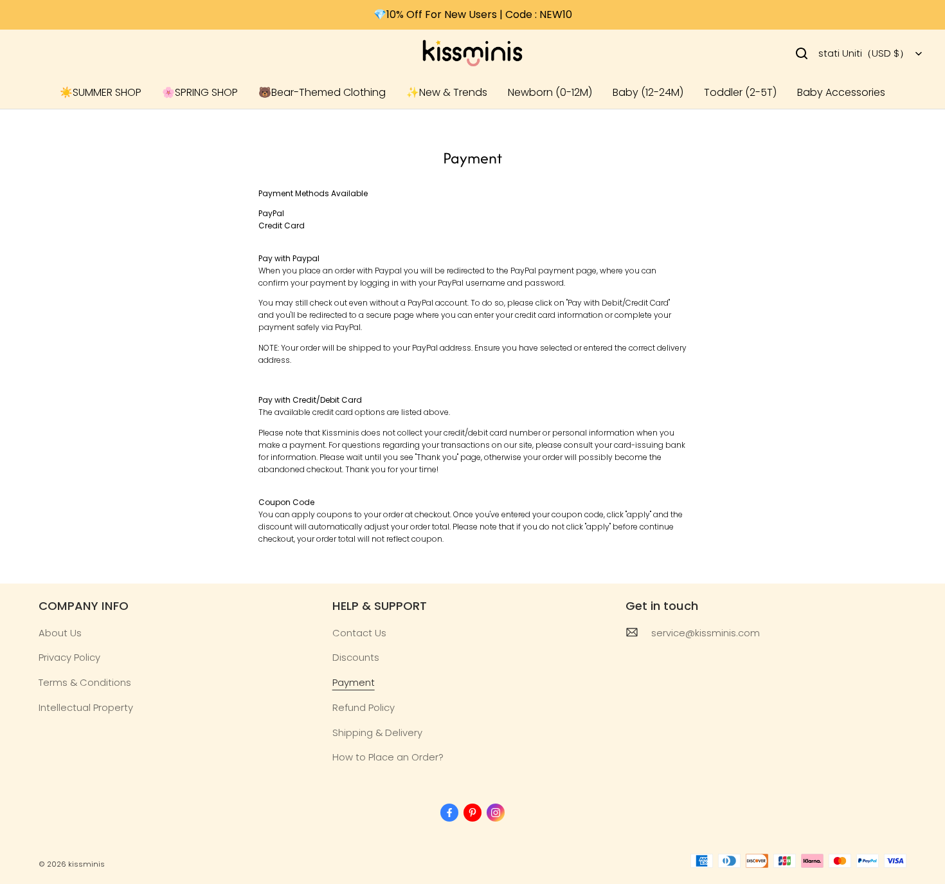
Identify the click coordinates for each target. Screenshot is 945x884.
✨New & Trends (446, 92)
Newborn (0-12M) (550, 92)
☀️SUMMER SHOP (100, 92)
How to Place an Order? (388, 757)
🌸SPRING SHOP (200, 92)
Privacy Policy (69, 657)
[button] (802, 53)
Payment (353, 682)
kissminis (86, 864)
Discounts (355, 657)
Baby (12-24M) (648, 92)
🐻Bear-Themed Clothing (322, 92)
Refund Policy (363, 707)
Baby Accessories (841, 92)
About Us (60, 633)
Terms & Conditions (85, 682)
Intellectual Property (86, 707)
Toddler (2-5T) (740, 92)
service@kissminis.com (705, 633)
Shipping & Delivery (377, 732)
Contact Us (359, 633)
